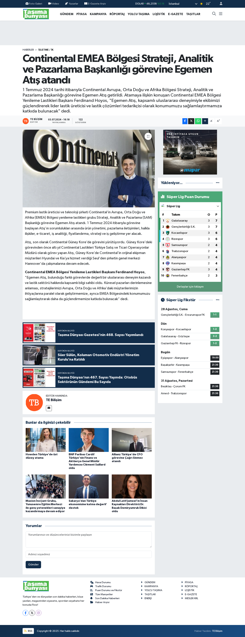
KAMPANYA (98, 14)
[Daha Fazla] (205, 121)
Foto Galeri (35, 3)
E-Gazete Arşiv (97, 3)
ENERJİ (148, 598)
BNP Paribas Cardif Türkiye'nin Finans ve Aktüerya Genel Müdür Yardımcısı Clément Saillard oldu (87, 461)
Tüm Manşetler (104, 594)
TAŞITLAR (193, 14)
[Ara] (214, 14)
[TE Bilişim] (34, 402)
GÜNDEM (66, 14)
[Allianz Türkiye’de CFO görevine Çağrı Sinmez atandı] (132, 439)
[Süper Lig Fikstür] (217, 300)
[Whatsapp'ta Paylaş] (198, 121)
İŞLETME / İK (45, 50)
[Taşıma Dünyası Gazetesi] (36, 14)
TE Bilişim (54, 400)
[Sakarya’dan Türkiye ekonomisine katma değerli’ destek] (89, 486)
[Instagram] (38, 613)
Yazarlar (73, 3)
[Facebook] (26, 613)
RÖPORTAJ (117, 14)
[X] (32, 613)
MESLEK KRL (191, 598)
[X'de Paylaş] (191, 121)
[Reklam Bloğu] (190, 152)
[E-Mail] (49, 408)
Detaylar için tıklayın (190, 286)
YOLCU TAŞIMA (139, 14)
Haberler (28, 50)
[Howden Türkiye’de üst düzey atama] (46, 439)
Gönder (33, 564)
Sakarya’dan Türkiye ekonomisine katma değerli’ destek (88, 504)
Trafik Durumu (103, 586)
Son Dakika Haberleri (107, 598)
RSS (29, 631)
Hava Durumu (103, 582)
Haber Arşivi (102, 602)
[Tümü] (217, 182)
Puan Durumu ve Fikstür (108, 590)
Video (55, 3)
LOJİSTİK (159, 14)
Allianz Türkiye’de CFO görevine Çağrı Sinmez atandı (127, 458)
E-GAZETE (175, 14)
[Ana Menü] (220, 14)
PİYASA (81, 14)
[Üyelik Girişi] (219, 4)
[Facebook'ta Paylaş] (184, 121)
